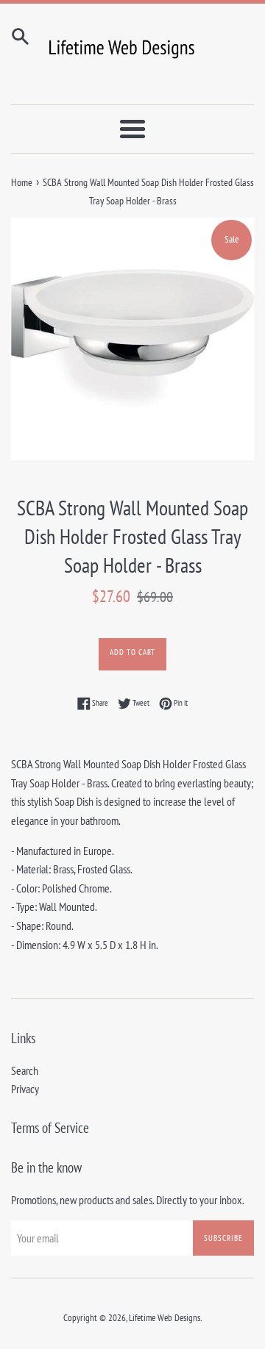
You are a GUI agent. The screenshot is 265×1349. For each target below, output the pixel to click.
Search (24, 1070)
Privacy (25, 1088)
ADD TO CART (132, 652)
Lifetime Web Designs (164, 1318)
